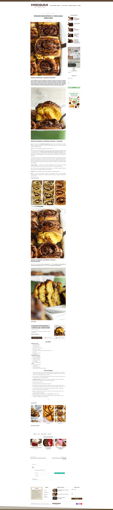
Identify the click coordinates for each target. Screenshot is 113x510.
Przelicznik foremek (38, 0)
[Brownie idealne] (70, 24)
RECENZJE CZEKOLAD (72, 5)
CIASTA (42, 13)
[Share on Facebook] (49, 453)
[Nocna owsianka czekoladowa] (48, 442)
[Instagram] (80, 0)
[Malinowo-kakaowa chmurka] (36, 442)
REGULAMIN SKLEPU (45, 494)
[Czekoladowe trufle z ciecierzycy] (54, 494)
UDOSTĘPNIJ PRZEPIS (60, 337)
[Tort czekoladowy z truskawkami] (70, 19)
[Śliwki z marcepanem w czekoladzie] (54, 498)
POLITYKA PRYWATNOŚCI (46, 492)
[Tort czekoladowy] (70, 30)
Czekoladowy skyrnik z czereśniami (60, 448)
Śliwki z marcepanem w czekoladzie (61, 498)
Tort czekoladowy (76, 29)
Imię (68, 82)
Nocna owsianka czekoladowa (48, 448)
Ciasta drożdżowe (48, 13)
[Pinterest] (81, 0)
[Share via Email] (54, 453)
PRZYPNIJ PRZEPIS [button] (49, 337)
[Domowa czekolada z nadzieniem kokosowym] (54, 490)
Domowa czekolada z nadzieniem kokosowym (63, 490)
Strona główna (53, 5)
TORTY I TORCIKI (65, 5)
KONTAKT (45, 490)
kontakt (32, 0)
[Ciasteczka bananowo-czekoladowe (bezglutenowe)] (70, 41)
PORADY (79, 5)
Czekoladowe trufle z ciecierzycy (63, 494)
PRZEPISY (58, 5)
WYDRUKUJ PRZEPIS (37, 337)
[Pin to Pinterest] (52, 453)
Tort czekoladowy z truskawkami (77, 18)
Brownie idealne (77, 23)
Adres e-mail (70, 78)
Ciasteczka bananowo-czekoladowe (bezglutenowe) (77, 41)
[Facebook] (78, 0)
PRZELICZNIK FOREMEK (46, 497)
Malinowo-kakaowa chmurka (36, 447)
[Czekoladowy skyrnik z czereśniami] (60, 442)
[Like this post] (47, 453)
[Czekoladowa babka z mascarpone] (70, 35)
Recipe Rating (37, 470)
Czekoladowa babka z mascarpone (76, 35)
